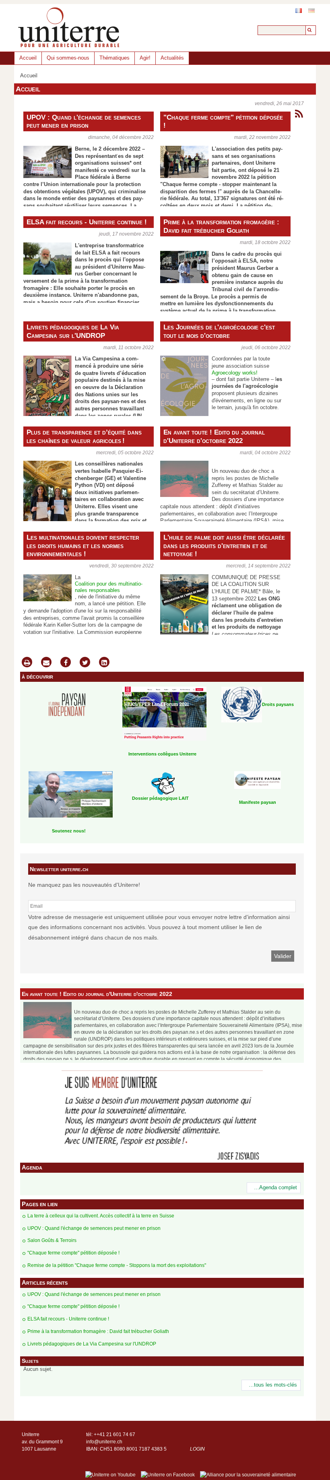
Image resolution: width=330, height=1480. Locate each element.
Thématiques (114, 58)
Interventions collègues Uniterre (162, 753)
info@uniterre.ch (104, 1442)
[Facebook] (65, 663)
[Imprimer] (27, 663)
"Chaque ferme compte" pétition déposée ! (223, 121)
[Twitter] (85, 663)
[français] (298, 11)
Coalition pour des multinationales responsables (108, 587)
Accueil (28, 58)
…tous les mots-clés (273, 1385)
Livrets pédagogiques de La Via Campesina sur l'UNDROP (73, 331)
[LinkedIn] (104, 663)
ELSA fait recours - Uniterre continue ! (87, 222)
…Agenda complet (275, 1187)
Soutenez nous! (69, 830)
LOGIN (197, 1449)
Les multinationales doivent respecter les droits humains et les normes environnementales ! (83, 545)
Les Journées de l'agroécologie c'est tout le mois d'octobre (219, 331)
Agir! (145, 58)
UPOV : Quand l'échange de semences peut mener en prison (84, 121)
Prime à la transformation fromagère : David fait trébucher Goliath (221, 226)
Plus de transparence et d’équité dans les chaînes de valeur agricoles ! (84, 436)
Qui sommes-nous (68, 58)
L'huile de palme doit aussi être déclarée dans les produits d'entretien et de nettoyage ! (224, 545)
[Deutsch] (311, 11)
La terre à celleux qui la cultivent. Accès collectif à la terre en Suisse (100, 1216)
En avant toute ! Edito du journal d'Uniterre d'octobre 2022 (214, 436)
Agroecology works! (235, 373)
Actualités (172, 58)
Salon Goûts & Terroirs (51, 1240)
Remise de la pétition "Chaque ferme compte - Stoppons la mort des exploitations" (116, 1265)
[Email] (46, 663)
